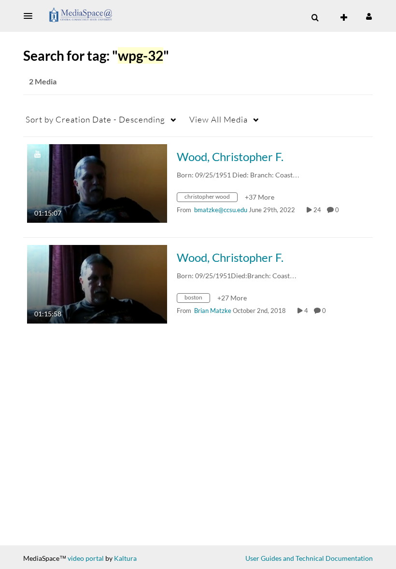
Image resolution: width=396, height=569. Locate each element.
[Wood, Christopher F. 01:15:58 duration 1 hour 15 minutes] (97, 283)
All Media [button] (218, 119)
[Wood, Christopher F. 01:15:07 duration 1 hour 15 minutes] (97, 182)
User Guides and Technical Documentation (309, 558)
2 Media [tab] (43, 81)
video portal (86, 558)
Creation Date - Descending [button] (95, 119)
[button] (31, 16)
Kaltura (125, 558)
